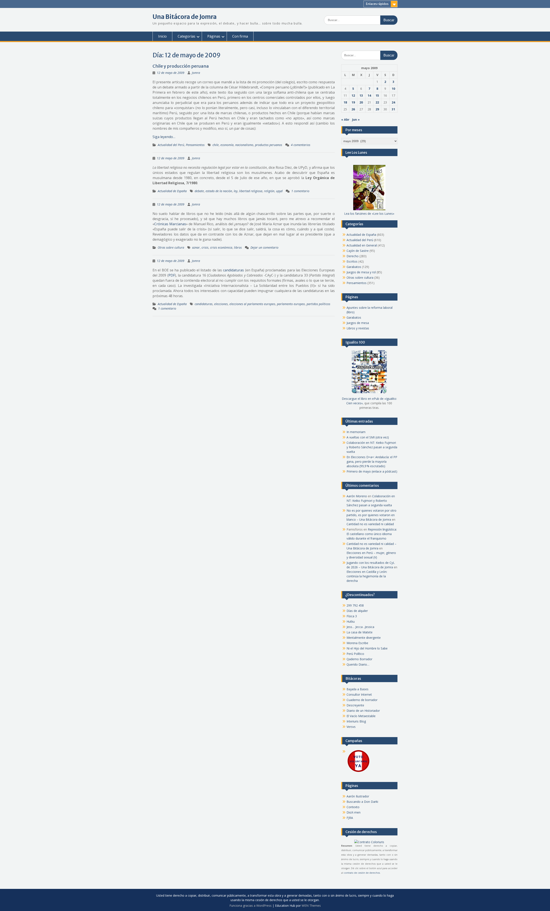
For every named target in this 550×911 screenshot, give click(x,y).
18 (345, 102)
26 (353, 109)
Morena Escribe (357, 643)
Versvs (351, 727)
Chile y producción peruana (181, 66)
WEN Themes (311, 905)
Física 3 (352, 616)
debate (199, 191)
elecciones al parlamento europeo (252, 304)
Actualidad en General (362, 245)
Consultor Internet (359, 694)
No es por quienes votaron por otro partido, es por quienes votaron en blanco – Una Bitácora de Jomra (371, 515)
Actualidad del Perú (171, 145)
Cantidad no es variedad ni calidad (370, 524)
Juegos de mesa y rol (361, 272)
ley (235, 191)
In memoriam (356, 432)
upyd (279, 191)
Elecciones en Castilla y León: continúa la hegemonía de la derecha (367, 576)
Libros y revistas (358, 328)
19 (353, 102)
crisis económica (221, 247)
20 (361, 102)
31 (393, 109)
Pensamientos (195, 145)
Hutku (351, 621)
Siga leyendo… (164, 136)
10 (393, 89)
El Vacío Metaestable (361, 716)
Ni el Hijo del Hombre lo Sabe (367, 648)
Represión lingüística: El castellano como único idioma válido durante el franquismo (372, 533)
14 (369, 95)
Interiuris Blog (356, 721)
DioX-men (354, 812)
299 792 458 (355, 605)
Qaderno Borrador (359, 659)
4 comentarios (300, 145)
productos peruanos (268, 145)
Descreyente (355, 705)
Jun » (356, 119)
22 (377, 102)
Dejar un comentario (264, 247)
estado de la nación (219, 191)
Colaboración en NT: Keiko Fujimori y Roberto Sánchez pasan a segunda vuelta (372, 447)
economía (227, 145)
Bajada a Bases (357, 689)
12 (353, 95)
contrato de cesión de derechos (362, 872)
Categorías (186, 36)
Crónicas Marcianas (170, 224)
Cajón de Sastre (358, 251)
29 (377, 109)
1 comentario (300, 191)
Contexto (353, 807)
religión (269, 191)
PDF (171, 275)
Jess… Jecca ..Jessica (360, 627)
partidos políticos (318, 304)
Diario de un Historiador (363, 711)
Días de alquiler (357, 611)
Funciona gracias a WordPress (250, 905)
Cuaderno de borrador (362, 700)
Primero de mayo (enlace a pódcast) (372, 471)
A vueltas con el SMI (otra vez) (368, 437)
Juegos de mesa (358, 323)
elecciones (221, 304)
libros (238, 247)
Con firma (240, 36)
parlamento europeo (291, 304)
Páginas (213, 36)
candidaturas (233, 270)
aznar (196, 247)
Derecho (353, 256)
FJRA (350, 818)
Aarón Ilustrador (358, 796)
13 (361, 95)
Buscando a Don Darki (362, 802)
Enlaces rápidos (377, 4)
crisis (205, 247)
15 (377, 95)
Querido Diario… (358, 664)
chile (215, 145)
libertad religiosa (250, 191)
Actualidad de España (172, 191)
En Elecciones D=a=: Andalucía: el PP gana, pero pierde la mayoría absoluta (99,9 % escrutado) (372, 461)
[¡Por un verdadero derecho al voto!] (358, 772)
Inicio (162, 36)
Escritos (352, 261)
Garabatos (354, 267)
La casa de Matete (360, 632)
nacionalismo (244, 145)
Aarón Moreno (357, 496)
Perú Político (355, 654)
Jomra (196, 73)
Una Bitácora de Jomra (185, 17)
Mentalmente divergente (364, 638)
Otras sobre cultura (171, 247)
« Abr (345, 119)
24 (393, 102)
